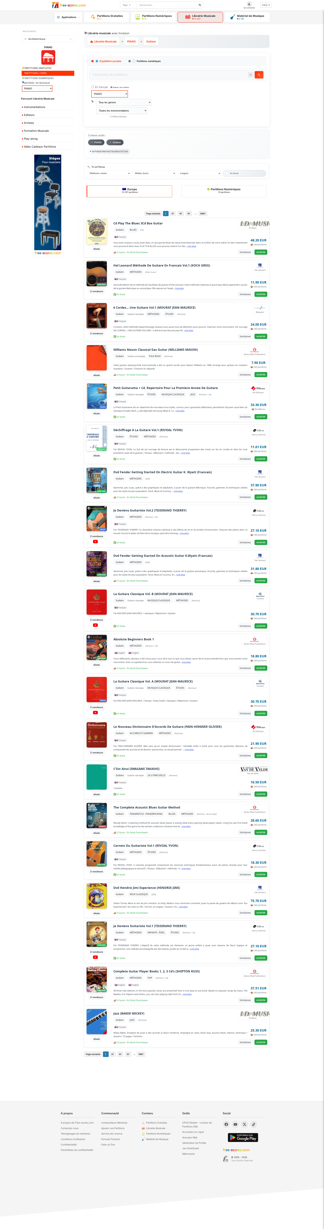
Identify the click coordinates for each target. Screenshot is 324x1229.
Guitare (120, 229)
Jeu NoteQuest (190, 1148)
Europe (130, 190)
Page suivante (153, 213)
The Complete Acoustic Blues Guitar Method (146, 807)
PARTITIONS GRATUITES (37, 68)
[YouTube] (235, 1124)
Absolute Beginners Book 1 (133, 639)
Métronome (188, 1153)
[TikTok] (253, 1124)
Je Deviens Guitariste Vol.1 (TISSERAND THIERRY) (149, 926)
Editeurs (28, 115)
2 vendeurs (96, 291)
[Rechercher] (200, 5)
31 (172, 213)
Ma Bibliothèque (36, 39)
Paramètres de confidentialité (77, 1149)
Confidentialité (69, 1144)
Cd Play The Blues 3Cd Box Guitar (138, 223)
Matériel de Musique (157, 1139)
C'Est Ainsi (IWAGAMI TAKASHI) (136, 769)
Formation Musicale (36, 130)
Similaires (245, 252)
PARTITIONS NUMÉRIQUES (39, 78)
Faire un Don (108, 1144)
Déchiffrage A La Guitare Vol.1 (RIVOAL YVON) (148, 430)
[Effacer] (250, 74)
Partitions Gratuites (156, 1122)
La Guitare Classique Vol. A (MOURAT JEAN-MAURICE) (153, 681)
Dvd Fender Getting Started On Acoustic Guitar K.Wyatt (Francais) (162, 556)
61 (181, 213)
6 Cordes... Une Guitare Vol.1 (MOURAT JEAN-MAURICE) (154, 307)
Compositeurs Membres (114, 1122)
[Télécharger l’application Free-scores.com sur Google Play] (243, 1137)
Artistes (28, 123)
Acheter (260, 252)
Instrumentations (34, 107)
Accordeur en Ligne (193, 1131)
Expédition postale (110, 61)
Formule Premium (110, 1139)
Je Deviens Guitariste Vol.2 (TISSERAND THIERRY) (149, 510)
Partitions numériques (149, 61)
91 (189, 213)
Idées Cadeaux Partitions (39, 146)
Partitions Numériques (225, 190)
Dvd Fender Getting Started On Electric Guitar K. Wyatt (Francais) (162, 472)
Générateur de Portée (194, 1142)
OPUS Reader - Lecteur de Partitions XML (197, 1124)
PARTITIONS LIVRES (35, 73)
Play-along (30, 138)
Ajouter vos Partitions (113, 1128)
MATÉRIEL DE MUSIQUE (37, 83)
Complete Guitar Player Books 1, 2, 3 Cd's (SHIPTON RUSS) (156, 971)
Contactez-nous (69, 1128)
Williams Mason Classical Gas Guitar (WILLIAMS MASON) (155, 350)
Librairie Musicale (105, 41)
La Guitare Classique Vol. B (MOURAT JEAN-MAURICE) (153, 594)
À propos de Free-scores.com (77, 1122)
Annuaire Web (189, 1137)
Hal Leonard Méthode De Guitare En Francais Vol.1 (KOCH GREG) (161, 265)
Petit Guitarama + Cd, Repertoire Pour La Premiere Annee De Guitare (165, 388)
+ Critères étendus (118, 116)
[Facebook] (226, 1124)
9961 (202, 213)
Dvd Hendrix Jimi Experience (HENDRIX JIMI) (146, 888)
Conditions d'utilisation (73, 1139)
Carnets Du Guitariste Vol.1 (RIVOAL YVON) (145, 846)
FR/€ (264, 5)
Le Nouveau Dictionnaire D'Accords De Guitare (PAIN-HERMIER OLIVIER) (167, 727)
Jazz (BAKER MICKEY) (128, 1013)
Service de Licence (111, 1133)
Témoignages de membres (75, 1133)
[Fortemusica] (226, 1159)
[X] (244, 1124)
